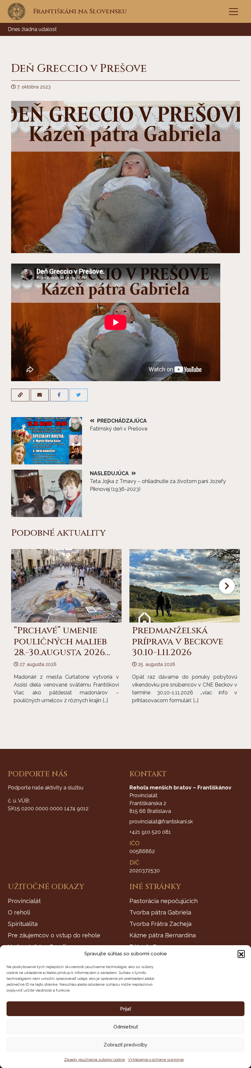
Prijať (125, 1009)
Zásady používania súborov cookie (94, 1059)
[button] (241, 953)
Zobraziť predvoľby (125, 1045)
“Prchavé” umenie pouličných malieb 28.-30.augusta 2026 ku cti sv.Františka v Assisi (64, 652)
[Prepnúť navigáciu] (233, 12)
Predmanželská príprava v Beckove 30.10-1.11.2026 (177, 641)
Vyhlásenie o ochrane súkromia (156, 1059)
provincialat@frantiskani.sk (161, 821)
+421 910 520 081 (150, 832)
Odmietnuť (125, 1027)
